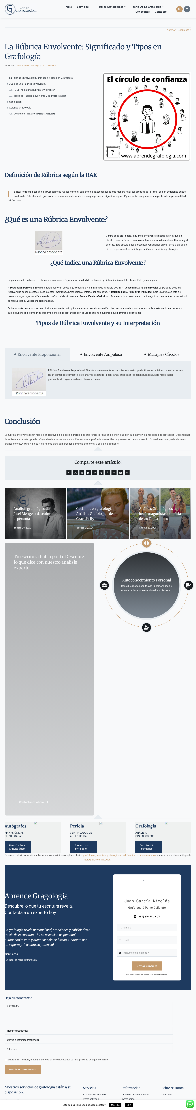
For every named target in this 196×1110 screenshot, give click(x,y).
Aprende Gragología (20, 107)
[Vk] (114, 472)
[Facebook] (69, 472)
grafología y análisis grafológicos (102, 855)
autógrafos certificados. (98, 859)
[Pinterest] (107, 472)
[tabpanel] (98, 380)
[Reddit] (82, 472)
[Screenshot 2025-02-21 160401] (21, 4)
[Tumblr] (101, 472)
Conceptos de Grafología (28, 65)
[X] (75, 472)
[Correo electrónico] (127, 472)
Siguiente (184, 30)
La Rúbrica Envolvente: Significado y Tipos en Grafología (41, 77)
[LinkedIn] (88, 472)
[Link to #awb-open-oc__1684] (187, 9)
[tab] (37, 354)
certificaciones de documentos (138, 855)
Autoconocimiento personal (146, 580)
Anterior (171, 30)
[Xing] (120, 472)
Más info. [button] (115, 1105)
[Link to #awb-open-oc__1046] (179, 9)
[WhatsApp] (95, 472)
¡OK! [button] (129, 1105)
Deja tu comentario (34, 113)
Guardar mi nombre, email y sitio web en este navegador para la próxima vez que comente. (58, 1059)
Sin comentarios (48, 65)
